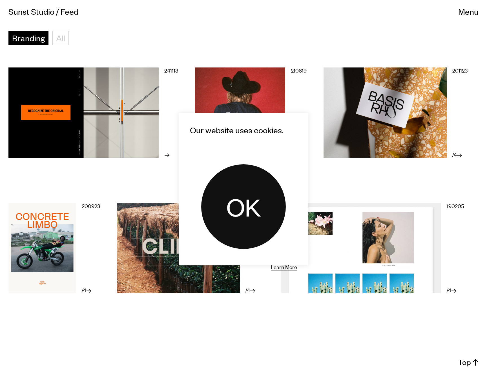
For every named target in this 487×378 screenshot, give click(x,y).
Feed (70, 11)
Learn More (284, 266)
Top (468, 362)
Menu (468, 11)
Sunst (31, 11)
